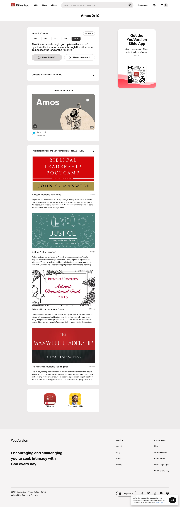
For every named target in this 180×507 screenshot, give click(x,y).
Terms (43, 492)
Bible (36, 5)
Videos (54, 5)
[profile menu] (164, 5)
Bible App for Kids (75, 406)
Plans (44, 5)
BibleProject (42, 135)
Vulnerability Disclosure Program (24, 495)
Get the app (142, 5)
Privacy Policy (33, 492)
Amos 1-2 (44, 132)
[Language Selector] (154, 5)
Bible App (50, 406)
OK (172, 500)
